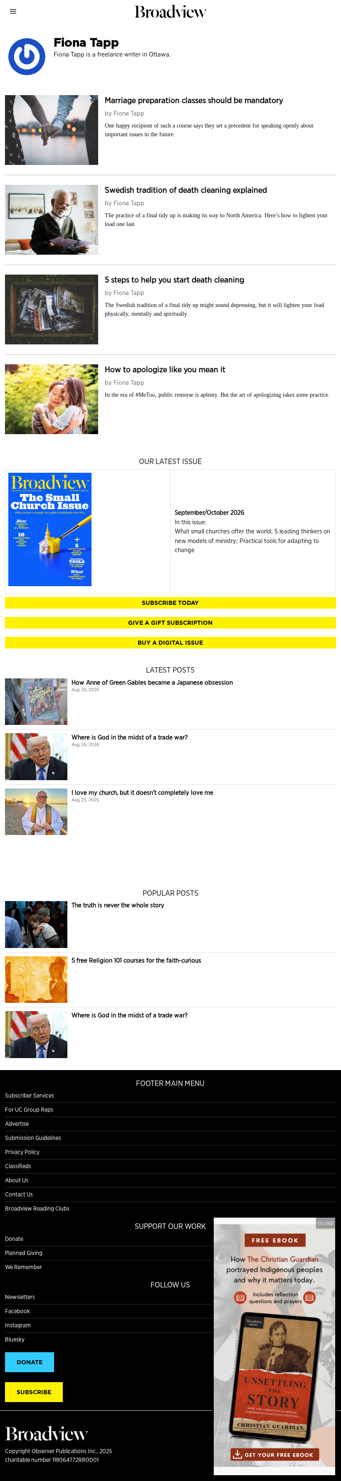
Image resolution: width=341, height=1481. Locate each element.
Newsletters (20, 1297)
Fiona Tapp (129, 113)
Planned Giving (23, 1253)
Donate (14, 1238)
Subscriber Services (29, 1095)
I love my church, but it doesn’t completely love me (142, 792)
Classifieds (18, 1166)
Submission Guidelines (33, 1138)
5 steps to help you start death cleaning (174, 280)
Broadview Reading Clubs (37, 1208)
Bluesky (15, 1339)
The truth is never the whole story (118, 905)
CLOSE (326, 1223)
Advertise (17, 1123)
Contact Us (19, 1194)
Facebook (17, 1311)
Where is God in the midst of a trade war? (130, 737)
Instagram (18, 1325)
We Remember (23, 1267)
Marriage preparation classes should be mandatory (194, 100)
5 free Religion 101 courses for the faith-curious (136, 960)
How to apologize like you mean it (165, 369)
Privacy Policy (22, 1152)
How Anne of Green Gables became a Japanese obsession (152, 682)
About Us (16, 1180)
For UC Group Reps (29, 1109)
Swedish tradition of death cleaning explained (186, 190)
